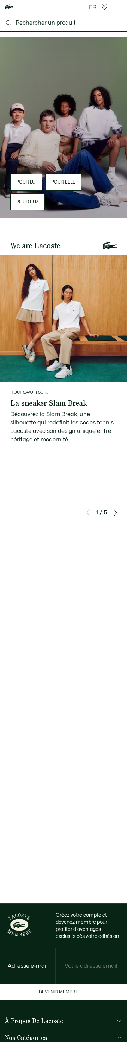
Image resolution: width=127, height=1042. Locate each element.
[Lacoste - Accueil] (9, 7)
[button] (104, 7)
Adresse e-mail (28, 966)
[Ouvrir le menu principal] (118, 7)
